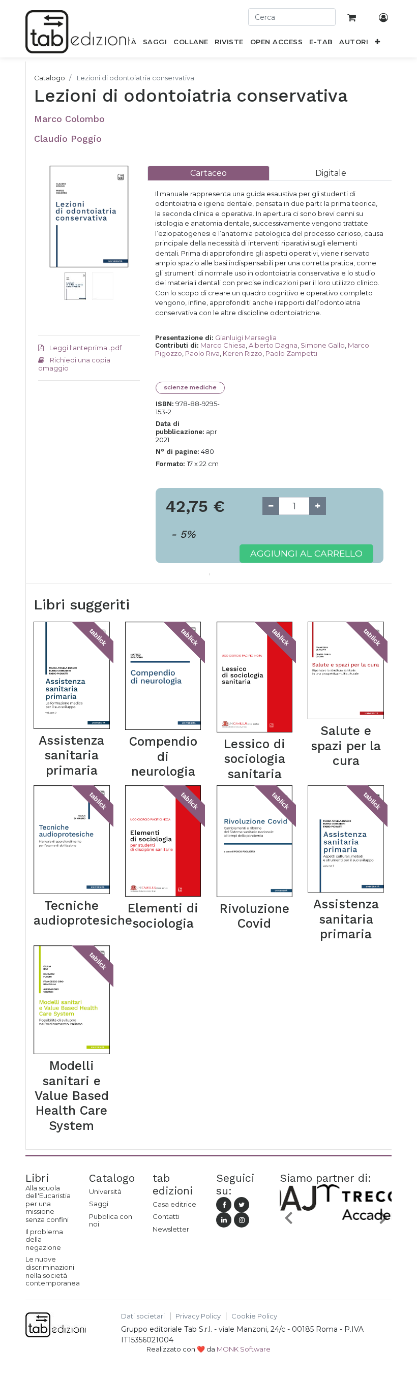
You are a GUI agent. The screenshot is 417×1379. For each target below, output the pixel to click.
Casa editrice (174, 1204)
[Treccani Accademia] (338, 1220)
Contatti (166, 1216)
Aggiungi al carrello (306, 553)
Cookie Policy (254, 1316)
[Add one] (317, 506)
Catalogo (49, 78)
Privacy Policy (198, 1316)
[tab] (208, 173)
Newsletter (171, 1229)
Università (105, 1191)
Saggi (98, 1204)
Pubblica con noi (110, 1220)
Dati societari (143, 1316)
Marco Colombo (69, 118)
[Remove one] (270, 506)
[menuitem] (155, 43)
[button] (377, 43)
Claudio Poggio (68, 138)
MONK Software (244, 1349)
